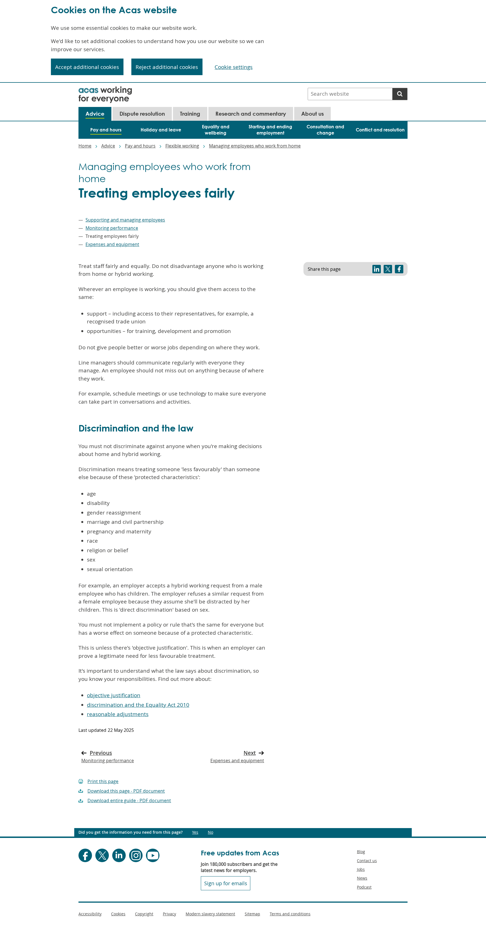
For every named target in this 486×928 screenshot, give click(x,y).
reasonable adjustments (117, 714)
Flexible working (182, 146)
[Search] (399, 94)
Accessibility (90, 913)
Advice (108, 146)
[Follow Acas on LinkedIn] (119, 855)
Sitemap (252, 913)
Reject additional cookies (167, 67)
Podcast (364, 887)
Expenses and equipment (112, 244)
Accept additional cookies (87, 67)
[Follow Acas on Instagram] (136, 855)
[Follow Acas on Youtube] (152, 855)
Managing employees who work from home (255, 146)
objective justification (113, 695)
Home (84, 146)
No (210, 832)
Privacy (169, 913)
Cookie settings (234, 67)
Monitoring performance (112, 228)
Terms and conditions (290, 913)
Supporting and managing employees (125, 220)
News (362, 878)
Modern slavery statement (210, 913)
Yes (195, 832)
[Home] (105, 90)
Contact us (367, 860)
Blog (361, 851)
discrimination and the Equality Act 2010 (138, 704)
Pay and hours (140, 146)
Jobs (361, 869)
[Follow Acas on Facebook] (85, 855)
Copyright (144, 913)
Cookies (118, 913)
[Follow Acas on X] (102, 855)
